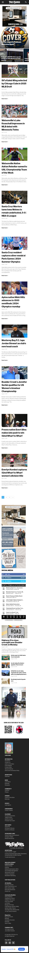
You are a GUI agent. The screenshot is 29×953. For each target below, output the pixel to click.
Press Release (8, 765)
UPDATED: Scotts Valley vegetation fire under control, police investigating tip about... (19, 672)
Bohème (7, 918)
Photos (6, 792)
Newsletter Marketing (10, 875)
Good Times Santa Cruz (11, 886)
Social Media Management (11, 870)
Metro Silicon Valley (10, 888)
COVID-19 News (9, 810)
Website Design (8, 865)
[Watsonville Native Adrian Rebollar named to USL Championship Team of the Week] (14, 154)
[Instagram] (9, 942)
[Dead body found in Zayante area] (6, 681)
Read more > (5, 98)
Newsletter (7, 760)
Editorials (7, 799)
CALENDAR (8, 814)
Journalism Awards (10, 930)
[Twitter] (13, 942)
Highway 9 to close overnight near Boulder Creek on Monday (12, 642)
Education (7, 785)
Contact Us (7, 762)
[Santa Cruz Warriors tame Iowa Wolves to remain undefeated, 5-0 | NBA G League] (14, 197)
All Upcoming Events (10, 815)
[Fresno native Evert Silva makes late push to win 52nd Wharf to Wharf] (14, 420)
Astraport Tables (9, 836)
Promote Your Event (10, 820)
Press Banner (8, 906)
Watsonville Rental (9, 838)
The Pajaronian (8, 909)
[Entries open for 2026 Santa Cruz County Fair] (6, 657)
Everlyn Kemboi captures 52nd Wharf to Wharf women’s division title (14, 472)
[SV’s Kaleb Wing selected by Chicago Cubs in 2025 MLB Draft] (14, 71)
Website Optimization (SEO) (11, 869)
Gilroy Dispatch (8, 896)
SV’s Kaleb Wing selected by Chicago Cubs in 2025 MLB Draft (14, 83)
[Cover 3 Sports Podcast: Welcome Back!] (14, 37)
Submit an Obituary (9, 829)
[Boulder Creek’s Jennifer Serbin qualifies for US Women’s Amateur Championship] (14, 372)
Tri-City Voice (8, 911)
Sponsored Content (10, 872)
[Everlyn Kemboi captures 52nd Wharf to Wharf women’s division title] (14, 460)
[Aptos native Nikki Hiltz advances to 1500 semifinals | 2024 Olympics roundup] (14, 288)
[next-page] (13, 497)
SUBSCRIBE (8, 755)
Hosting (7, 867)
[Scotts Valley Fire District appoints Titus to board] (6, 665)
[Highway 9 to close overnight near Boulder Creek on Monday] (14, 631)
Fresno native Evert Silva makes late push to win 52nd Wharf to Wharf (14, 432)
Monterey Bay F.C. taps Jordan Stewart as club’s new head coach (14, 343)
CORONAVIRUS (9, 808)
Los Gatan (7, 903)
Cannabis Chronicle (10, 920)
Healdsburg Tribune (10, 898)
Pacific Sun (7, 891)
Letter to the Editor (9, 764)
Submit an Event (9, 819)
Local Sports (8, 805)
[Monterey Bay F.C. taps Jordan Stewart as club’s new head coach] (14, 331)
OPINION (7, 795)
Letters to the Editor (10, 797)
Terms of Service (9, 769)
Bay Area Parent (9, 916)
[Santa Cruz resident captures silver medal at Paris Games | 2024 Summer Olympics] (14, 243)
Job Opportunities (9, 929)
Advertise (7, 776)
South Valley (8, 923)
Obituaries (7, 826)
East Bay (7, 921)
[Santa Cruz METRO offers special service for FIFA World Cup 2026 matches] (11, 55)
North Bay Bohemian (10, 889)
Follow (23, 577)
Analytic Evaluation (9, 874)
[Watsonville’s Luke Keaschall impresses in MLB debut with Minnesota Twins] (14, 111)
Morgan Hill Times (9, 904)
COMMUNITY (8, 788)
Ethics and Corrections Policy (12, 770)
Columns (7, 790)
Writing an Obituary (10, 828)
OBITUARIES (8, 825)
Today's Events (8, 817)
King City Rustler (9, 901)
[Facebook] (6, 942)
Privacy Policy (8, 767)
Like (24, 574)
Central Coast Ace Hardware (12, 835)
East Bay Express (9, 884)
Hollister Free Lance (10, 900)
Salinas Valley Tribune (10, 908)
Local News (8, 781)
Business (7, 783)
